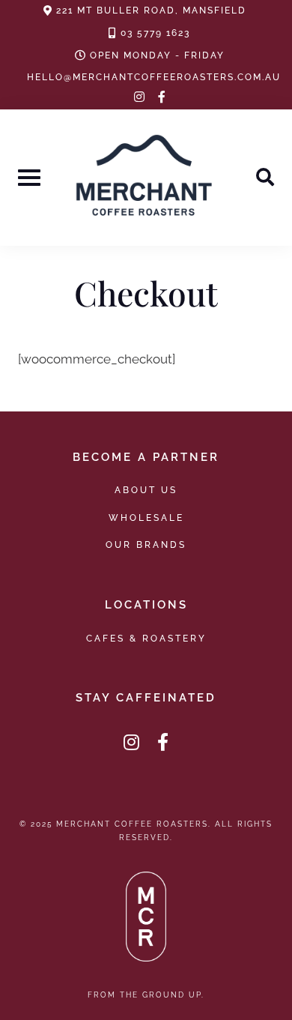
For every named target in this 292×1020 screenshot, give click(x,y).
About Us (146, 489)
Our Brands (146, 544)
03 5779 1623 (155, 33)
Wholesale (146, 517)
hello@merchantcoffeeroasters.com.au (154, 77)
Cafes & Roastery (146, 638)
